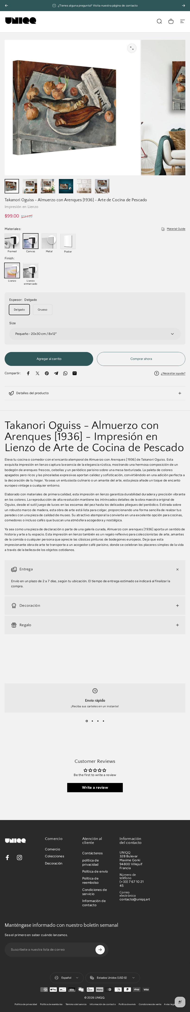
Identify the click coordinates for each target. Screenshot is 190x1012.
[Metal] (49, 241)
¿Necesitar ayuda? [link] (173, 373)
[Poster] (68, 241)
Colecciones (54, 856)
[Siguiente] (183, 5)
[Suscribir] (100, 949)
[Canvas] (30, 241)
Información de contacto (94, 903)
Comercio (52, 849)
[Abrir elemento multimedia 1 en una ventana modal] (131, 48)
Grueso (43, 309)
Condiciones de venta (150, 1004)
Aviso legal (169, 1004)
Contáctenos (92, 853)
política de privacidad (90, 862)
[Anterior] (6, 5)
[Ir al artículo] (12, 186)
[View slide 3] (98, 721)
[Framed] (12, 241)
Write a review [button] (95, 787)
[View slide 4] (103, 721)
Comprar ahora (141, 359)
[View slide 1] (86, 721)
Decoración (54, 863)
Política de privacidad (26, 1004)
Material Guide (176, 228)
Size (12, 323)
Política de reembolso (90, 880)
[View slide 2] (92, 721)
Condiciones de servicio (94, 892)
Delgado (19, 309)
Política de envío (95, 871)
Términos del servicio (76, 1004)
